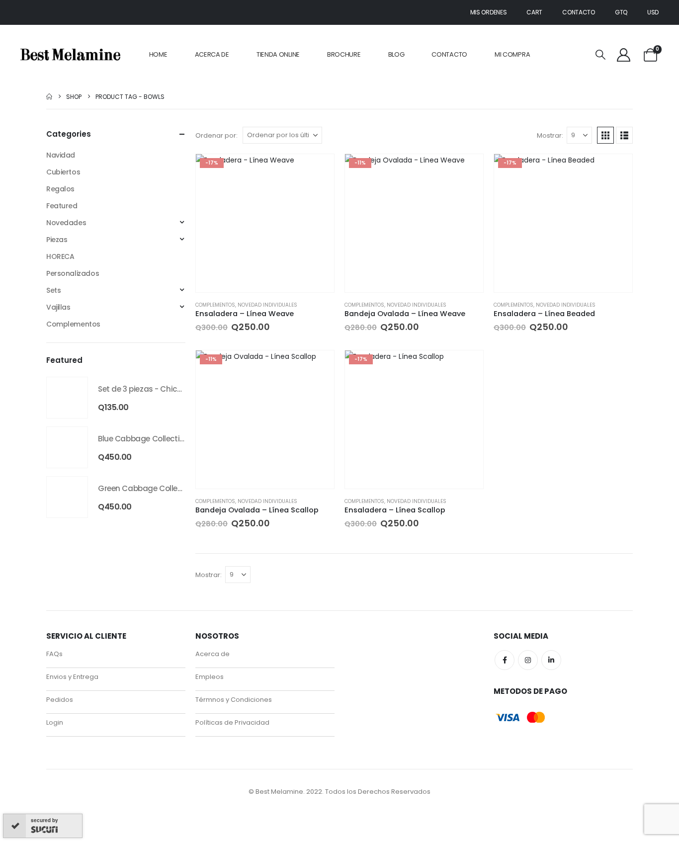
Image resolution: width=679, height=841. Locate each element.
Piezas (56, 240)
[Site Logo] (70, 55)
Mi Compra (512, 54)
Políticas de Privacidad (232, 798)
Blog (396, 54)
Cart (534, 12)
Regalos (60, 189)
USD (653, 12)
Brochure (344, 54)
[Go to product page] (67, 398)
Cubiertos (63, 172)
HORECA (60, 256)
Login (54, 798)
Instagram (528, 736)
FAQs (54, 730)
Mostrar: (550, 135)
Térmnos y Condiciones (233, 775)
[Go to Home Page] (49, 96)
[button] (600, 55)
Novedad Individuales (267, 305)
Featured (62, 206)
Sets (53, 290)
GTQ (621, 12)
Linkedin (551, 736)
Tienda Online (278, 54)
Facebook (504, 736)
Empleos (209, 752)
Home (158, 54)
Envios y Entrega (72, 752)
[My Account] (623, 55)
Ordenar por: (216, 135)
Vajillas (58, 307)
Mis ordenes (488, 12)
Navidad (60, 155)
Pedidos (59, 775)
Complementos (215, 305)
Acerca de (212, 54)
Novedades (66, 223)
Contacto (578, 12)
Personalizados (72, 273)
